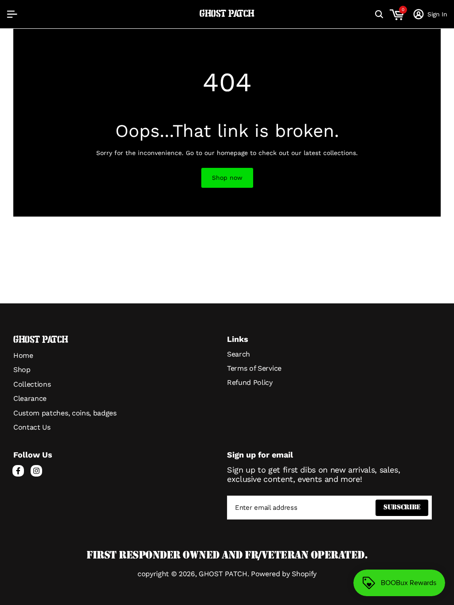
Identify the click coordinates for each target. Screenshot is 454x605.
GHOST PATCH (227, 13)
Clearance (30, 398)
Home (23, 355)
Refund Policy (250, 382)
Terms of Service (254, 368)
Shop (22, 369)
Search (238, 354)
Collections (32, 384)
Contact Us (32, 427)
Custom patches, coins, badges (65, 413)
